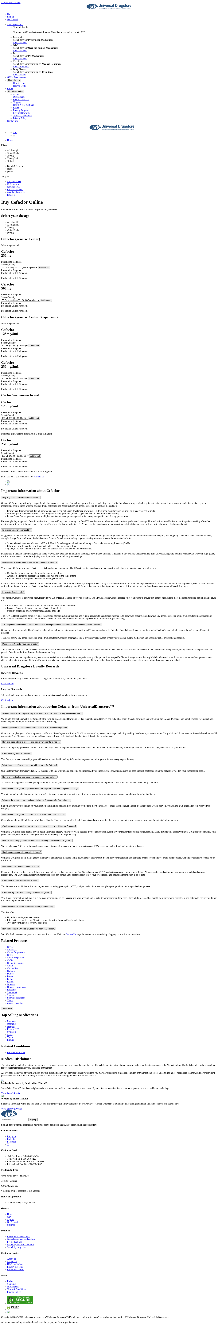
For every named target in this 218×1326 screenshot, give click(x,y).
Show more (7, 1008)
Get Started (12, 19)
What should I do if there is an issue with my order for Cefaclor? (29, 765)
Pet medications (14, 1242)
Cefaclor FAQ (13, 187)
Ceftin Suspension (15, 963)
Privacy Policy (20, 118)
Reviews (11, 195)
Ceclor (10, 947)
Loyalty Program (21, 110)
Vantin (10, 1000)
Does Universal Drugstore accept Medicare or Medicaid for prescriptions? (33, 814)
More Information (15, 91)
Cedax (10, 955)
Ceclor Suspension (16, 952)
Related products (15, 189)
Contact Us (12, 121)
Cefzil (10, 965)
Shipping (17, 102)
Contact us (39, 476)
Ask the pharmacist (16, 192)
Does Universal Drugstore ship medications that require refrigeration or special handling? (40, 788)
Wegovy (11, 1026)
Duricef (10, 973)
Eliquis (10, 1040)
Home (10, 140)
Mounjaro (11, 1021)
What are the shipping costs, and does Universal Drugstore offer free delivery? (36, 800)
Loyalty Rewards (15, 1267)
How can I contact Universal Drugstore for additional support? (28, 929)
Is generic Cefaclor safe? (13, 592)
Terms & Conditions (22, 115)
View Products (20, 42)
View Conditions (21, 66)
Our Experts (18, 97)
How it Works (14, 80)
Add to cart (44, 267)
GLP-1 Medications (16, 77)
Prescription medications (18, 1236)
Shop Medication (15, 24)
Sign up (33, 1119)
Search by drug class (16, 1247)
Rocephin (11, 989)
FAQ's (16, 107)
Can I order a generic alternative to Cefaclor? (21, 852)
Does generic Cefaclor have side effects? (20, 644)
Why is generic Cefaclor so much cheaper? (20, 497)
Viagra (10, 1037)
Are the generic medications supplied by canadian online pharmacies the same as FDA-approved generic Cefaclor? (51, 625)
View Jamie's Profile (10, 1093)
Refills (10, 88)
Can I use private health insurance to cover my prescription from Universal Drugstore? (39, 826)
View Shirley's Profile (11, 1108)
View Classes (19, 74)
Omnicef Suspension (17, 987)
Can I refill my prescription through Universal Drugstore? (26, 892)
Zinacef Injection (15, 1003)
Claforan (11, 971)
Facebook (11, 1141)
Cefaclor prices (14, 181)
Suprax (10, 995)
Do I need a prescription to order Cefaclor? (20, 866)
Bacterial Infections (16, 1052)
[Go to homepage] (109, 9)
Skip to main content (10, 2)
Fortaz (10, 976)
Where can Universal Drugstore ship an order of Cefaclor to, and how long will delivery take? (41, 713)
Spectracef (12, 992)
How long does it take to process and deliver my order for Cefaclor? (31, 742)
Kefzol (10, 981)
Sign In (10, 1219)
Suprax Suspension (16, 997)
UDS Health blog (15, 1264)
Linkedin (11, 1139)
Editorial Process (21, 99)
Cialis (9, 1034)
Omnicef (11, 984)
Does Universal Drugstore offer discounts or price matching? (28, 907)
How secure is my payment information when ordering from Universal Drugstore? (36, 840)
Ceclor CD (12, 949)
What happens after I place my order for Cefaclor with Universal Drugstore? (34, 728)
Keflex (10, 979)
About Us (17, 94)
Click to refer (7, 683)
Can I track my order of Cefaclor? (16, 754)
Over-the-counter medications (21, 1239)
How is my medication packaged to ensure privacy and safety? (29, 777)
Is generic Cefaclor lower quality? (16, 530)
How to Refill (19, 85)
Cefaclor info (13, 184)
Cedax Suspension (15, 957)
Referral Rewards (21, 113)
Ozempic (11, 1024)
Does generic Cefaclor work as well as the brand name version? (29, 562)
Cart (9, 1217)
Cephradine (12, 968)
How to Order (19, 83)
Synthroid (11, 1032)
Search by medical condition (20, 1244)
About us (11, 1259)
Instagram (11, 1136)
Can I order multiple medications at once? (20, 881)
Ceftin (10, 960)
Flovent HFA (13, 1029)
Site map (11, 1225)
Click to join (7, 700)
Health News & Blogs (23, 105)
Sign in (10, 16)
